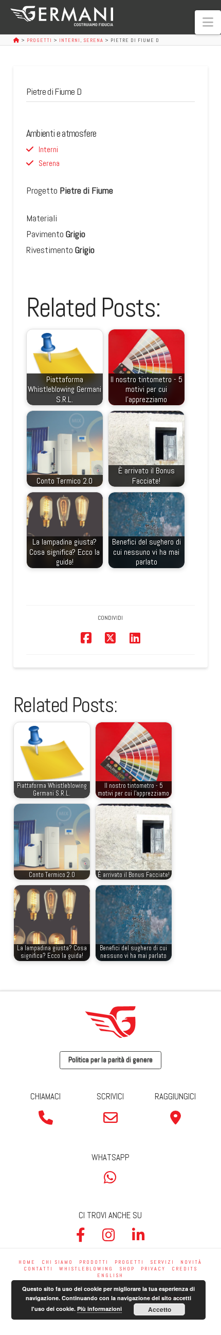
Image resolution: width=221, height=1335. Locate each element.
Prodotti (93, 1262)
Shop (127, 1268)
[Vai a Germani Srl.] (17, 40)
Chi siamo (57, 1262)
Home (27, 1262)
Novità (191, 1262)
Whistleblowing (86, 1268)
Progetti (129, 1262)
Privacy (153, 1268)
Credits (184, 1268)
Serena (49, 163)
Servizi (162, 1262)
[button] (208, 22)
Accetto (159, 1309)
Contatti (38, 1268)
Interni (48, 149)
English (110, 1275)
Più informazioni (99, 1308)
